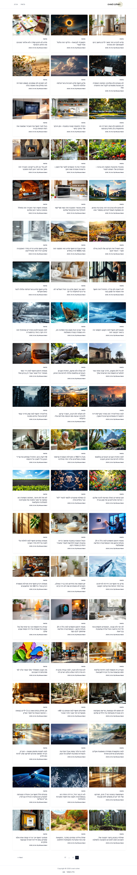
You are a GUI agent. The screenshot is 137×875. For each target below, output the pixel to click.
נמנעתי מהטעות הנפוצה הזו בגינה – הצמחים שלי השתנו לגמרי (110, 168)
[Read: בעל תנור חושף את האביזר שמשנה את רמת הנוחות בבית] (31, 109)
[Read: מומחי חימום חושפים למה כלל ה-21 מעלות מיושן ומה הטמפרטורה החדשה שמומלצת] (107, 523)
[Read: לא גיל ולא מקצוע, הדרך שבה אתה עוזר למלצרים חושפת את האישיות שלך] (107, 353)
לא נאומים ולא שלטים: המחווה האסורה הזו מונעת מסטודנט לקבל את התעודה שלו (108, 85)
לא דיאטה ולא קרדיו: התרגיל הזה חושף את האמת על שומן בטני (108, 290)
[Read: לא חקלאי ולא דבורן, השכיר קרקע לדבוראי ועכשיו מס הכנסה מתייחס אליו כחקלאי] (69, 396)
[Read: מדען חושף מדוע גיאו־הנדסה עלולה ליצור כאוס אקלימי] (31, 272)
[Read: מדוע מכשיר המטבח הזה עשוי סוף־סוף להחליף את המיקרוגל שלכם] (69, 190)
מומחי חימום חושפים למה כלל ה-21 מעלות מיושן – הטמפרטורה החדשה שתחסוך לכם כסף (71, 629)
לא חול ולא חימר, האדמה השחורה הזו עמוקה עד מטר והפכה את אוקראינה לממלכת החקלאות (32, 500)
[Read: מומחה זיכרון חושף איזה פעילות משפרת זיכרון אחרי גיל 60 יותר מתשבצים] (31, 566)
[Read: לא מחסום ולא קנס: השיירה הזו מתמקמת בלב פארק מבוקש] (107, 109)
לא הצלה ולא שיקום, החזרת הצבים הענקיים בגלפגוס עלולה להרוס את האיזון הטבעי (69, 373)
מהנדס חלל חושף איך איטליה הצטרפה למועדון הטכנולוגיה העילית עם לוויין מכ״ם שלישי (32, 796)
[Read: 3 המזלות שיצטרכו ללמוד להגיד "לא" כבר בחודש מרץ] (69, 480)
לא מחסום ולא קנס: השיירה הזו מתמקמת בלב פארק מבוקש (111, 127)
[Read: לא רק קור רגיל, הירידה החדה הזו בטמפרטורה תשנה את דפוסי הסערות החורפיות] (69, 777)
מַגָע (64, 872)
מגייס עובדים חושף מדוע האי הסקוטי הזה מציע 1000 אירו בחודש (69, 249)
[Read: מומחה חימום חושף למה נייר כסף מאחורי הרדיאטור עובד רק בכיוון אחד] (31, 353)
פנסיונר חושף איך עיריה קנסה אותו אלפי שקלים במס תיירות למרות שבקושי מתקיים (31, 839)
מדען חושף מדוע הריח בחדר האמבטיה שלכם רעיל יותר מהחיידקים (32, 249)
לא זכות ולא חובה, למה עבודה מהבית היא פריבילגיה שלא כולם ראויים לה (70, 671)
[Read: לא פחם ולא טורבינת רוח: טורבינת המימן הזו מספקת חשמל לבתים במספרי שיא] (107, 190)
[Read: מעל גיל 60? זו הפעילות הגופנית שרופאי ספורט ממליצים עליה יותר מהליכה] (69, 439)
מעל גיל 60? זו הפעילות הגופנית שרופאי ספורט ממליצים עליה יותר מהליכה (69, 458)
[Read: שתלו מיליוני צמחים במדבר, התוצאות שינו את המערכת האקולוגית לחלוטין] (69, 820)
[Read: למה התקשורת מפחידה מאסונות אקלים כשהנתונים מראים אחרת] (107, 734)
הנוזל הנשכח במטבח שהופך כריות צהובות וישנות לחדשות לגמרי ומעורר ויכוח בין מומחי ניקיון (71, 543)
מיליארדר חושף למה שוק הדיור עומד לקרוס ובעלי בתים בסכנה (32, 415)
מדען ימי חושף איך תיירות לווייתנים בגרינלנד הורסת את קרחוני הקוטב (110, 585)
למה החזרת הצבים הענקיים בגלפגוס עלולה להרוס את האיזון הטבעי (109, 458)
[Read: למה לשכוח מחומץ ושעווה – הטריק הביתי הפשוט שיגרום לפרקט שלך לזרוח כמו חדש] (31, 734)
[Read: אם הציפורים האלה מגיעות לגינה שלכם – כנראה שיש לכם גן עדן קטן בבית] (107, 480)
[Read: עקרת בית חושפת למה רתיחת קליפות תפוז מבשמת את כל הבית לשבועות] (107, 652)
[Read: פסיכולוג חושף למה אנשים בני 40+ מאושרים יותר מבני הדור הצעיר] (69, 693)
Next (20, 857)
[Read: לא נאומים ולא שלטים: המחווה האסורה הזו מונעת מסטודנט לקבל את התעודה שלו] (107, 66)
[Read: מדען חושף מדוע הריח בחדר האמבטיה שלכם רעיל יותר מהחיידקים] (31, 231)
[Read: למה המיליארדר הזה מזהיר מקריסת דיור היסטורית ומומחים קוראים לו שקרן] (107, 396)
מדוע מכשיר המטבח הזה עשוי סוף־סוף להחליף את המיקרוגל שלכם (70, 209)
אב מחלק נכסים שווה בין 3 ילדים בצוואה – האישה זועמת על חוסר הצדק (31, 712)
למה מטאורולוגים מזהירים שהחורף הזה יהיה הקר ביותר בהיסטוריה (31, 331)
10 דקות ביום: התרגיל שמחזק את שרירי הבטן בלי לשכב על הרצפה (31, 458)
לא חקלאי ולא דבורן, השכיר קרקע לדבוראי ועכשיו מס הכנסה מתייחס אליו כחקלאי (70, 416)
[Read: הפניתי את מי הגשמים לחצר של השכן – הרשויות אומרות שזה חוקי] (69, 149)
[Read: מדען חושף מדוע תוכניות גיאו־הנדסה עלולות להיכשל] (69, 66)
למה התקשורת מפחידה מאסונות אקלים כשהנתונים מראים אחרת (108, 752)
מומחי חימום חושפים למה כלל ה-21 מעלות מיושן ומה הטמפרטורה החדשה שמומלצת (109, 543)
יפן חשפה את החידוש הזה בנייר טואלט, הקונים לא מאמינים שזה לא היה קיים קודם (70, 586)
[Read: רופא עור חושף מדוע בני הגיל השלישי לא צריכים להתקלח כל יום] (69, 272)
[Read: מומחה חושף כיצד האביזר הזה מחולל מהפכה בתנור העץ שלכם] (31, 190)
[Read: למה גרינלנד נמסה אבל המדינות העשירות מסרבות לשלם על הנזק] (69, 734)
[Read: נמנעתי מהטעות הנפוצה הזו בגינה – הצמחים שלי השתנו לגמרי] (107, 149)
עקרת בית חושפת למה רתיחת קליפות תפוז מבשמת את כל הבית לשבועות (109, 671)
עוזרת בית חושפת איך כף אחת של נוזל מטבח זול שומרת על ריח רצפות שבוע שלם (32, 629)
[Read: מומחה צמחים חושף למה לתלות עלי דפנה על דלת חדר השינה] (31, 523)
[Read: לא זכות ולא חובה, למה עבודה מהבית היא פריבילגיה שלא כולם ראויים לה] (69, 652)
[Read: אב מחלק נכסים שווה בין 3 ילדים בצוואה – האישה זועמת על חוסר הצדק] (31, 693)
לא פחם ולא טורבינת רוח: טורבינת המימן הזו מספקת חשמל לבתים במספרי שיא (108, 209)
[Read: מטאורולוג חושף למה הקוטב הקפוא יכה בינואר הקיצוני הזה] (107, 312)
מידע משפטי (70, 872)
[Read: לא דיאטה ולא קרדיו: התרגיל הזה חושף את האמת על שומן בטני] (107, 272)
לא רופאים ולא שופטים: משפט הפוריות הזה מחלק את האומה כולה (32, 84)
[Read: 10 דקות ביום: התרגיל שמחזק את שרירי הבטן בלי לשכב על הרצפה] (31, 439)
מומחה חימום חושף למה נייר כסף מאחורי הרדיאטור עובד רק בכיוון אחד (32, 372)
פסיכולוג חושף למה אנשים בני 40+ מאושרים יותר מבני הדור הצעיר (71, 712)
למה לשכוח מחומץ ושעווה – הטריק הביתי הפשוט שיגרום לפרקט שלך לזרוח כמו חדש (31, 753)
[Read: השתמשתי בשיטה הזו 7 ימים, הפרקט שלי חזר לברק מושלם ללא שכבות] (107, 777)
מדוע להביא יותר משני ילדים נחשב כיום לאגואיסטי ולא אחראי (108, 43)
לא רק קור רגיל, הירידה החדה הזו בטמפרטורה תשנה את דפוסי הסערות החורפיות (70, 796)
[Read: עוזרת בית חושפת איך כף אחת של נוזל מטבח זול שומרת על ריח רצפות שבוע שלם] (31, 609)
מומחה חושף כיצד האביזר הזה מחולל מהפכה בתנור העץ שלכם (32, 209)
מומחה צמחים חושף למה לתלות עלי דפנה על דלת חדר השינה (33, 542)
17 (65, 857)
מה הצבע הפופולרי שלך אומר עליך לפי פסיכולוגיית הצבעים (32, 671)
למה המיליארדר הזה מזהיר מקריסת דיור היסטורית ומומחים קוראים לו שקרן (108, 415)
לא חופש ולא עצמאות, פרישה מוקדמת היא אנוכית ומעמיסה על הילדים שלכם (109, 712)
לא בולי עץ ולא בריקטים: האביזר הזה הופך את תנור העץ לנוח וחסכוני (32, 168)
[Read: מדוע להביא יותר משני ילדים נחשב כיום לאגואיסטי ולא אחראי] (107, 25)
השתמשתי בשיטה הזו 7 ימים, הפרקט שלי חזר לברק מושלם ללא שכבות (109, 795)
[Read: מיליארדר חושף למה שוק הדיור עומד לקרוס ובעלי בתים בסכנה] (31, 396)
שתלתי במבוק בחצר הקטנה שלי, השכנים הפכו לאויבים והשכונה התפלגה (108, 838)
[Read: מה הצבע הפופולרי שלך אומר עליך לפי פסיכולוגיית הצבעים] (31, 652)
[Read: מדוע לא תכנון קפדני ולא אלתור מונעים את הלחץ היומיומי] (31, 25)
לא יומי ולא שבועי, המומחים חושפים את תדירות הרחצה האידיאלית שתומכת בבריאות (108, 629)
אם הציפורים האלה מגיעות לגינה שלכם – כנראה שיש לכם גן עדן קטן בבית (108, 499)
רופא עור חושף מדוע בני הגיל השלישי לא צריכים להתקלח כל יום (69, 290)
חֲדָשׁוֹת (122, 39)
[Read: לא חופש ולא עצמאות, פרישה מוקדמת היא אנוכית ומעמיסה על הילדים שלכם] (107, 693)
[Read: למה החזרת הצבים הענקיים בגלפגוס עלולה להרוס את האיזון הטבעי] (107, 439)
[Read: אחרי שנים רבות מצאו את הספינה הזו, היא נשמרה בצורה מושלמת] (69, 312)
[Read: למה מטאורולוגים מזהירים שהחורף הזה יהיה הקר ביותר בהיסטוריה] (31, 312)
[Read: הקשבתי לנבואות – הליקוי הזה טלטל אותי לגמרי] (69, 25)
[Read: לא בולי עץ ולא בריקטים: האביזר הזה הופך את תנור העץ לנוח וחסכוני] (31, 149)
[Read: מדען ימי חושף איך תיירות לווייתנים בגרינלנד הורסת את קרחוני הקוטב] (107, 566)
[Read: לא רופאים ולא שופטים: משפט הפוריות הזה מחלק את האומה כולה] (31, 66)
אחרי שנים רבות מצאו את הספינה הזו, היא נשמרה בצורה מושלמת (70, 331)
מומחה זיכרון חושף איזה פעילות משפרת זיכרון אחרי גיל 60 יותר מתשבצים (31, 585)
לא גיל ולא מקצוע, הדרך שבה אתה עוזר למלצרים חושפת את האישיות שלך (108, 372)
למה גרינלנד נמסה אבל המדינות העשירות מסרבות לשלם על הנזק (72, 752)
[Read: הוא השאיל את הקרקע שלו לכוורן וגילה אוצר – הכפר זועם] (107, 231)
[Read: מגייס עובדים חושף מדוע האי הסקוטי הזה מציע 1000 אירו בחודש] (69, 231)
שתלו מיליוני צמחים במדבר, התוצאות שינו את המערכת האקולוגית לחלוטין (70, 838)
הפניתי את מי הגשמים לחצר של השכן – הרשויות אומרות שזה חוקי (69, 168)
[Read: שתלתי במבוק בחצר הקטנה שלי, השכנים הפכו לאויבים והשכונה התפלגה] (107, 820)
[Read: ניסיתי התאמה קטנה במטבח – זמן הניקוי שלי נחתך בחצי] (69, 109)
